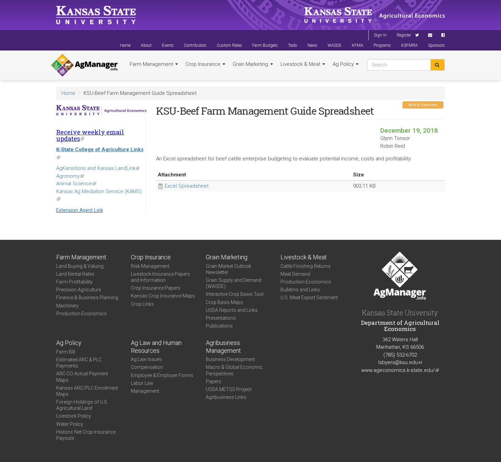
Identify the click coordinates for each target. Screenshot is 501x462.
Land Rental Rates (75, 274)
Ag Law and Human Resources (156, 346)
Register (404, 35)
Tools (292, 45)
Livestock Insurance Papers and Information (160, 277)
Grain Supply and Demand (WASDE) (233, 283)
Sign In (380, 35)
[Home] (84, 65)
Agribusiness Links (226, 397)
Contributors (195, 45)
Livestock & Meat (301, 64)
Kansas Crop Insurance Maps (163, 296)
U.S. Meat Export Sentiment (309, 297)
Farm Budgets (265, 45)
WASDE (334, 45)
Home (125, 45)
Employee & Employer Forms (162, 375)
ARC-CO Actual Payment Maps (82, 376)
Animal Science (76, 184)
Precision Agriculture (78, 289)
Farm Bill (65, 352)
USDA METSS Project (229, 389)
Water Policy (69, 424)
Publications (219, 326)
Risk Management (150, 266)
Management (145, 391)
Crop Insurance (203, 64)
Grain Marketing (251, 64)
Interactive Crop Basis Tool (234, 294)
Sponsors (436, 45)
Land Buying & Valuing (80, 266)
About (146, 45)
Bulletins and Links (300, 289)
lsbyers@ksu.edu (400, 362)
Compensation (147, 367)
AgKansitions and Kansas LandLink (97, 168)
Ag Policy (344, 64)
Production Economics (81, 313)
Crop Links (142, 304)
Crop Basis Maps (224, 302)
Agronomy (70, 176)
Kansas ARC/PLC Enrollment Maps (87, 391)
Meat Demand (295, 274)
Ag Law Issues (146, 359)
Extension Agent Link (79, 210)
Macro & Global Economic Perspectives (234, 370)
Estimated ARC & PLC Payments (79, 363)
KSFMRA (409, 45)
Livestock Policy (73, 416)
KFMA (357, 45)
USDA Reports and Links (232, 310)
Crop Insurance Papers (155, 288)
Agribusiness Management (223, 346)
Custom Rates (229, 45)
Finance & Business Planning (87, 297)
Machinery (67, 305)
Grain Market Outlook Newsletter (228, 269)
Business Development (230, 359)
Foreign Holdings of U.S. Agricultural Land (82, 405)
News (312, 45)
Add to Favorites (423, 105)
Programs (382, 45)
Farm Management (152, 64)
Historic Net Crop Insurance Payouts (86, 435)
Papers (213, 381)
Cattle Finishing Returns (305, 266)
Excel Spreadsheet (187, 186)
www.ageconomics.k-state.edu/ (400, 370)
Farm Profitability (74, 282)
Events (168, 45)
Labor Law (142, 383)
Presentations (221, 318)
